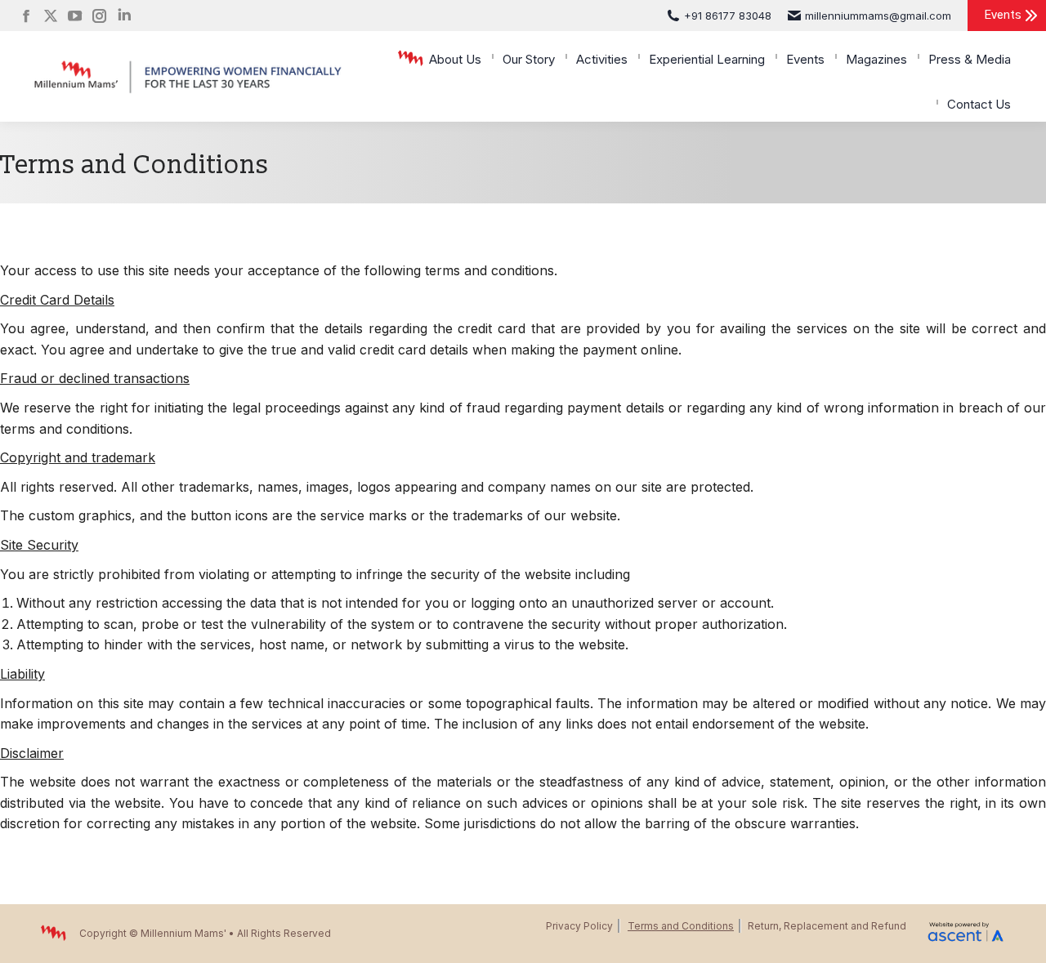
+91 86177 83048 (727, 15)
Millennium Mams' (183, 933)
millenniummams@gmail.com (878, 15)
